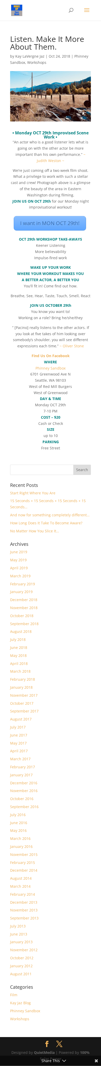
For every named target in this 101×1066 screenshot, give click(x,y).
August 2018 (21, 631)
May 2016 (18, 830)
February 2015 (22, 862)
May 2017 (18, 743)
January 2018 (21, 687)
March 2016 (20, 838)
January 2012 (21, 965)
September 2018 (24, 623)
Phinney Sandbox (50, 368)
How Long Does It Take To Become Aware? (46, 522)
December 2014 (23, 870)
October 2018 (21, 615)
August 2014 (21, 878)
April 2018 (19, 663)
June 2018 (18, 647)
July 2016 (18, 814)
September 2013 (24, 918)
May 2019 (18, 559)
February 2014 (22, 894)
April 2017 (19, 750)
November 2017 (24, 695)
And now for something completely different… (50, 514)
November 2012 (24, 949)
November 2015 (24, 854)
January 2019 (21, 591)
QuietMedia (44, 1052)
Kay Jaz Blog (20, 1002)
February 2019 (22, 583)
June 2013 (18, 934)
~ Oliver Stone (72, 345)
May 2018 (18, 655)
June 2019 (18, 551)
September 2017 (24, 711)
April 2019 (19, 567)
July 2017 (18, 727)
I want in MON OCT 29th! (50, 223)
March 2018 (20, 671)
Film (13, 994)
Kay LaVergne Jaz (30, 56)
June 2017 (18, 735)
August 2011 (21, 973)
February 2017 (22, 766)
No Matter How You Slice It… (34, 530)
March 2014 (20, 886)
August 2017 (21, 719)
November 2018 (24, 607)
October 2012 (21, 957)
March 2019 (20, 575)
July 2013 (18, 926)
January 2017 (21, 774)
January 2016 (21, 846)
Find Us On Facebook (51, 355)
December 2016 (23, 782)
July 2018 (18, 639)
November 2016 (24, 790)
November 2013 (24, 910)
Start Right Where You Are (32, 492)
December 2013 (23, 902)
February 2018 (22, 679)
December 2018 (23, 599)
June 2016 (18, 822)
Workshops (36, 62)
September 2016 (24, 806)
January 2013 (21, 941)
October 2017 (21, 703)
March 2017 (20, 758)
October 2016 (21, 798)
